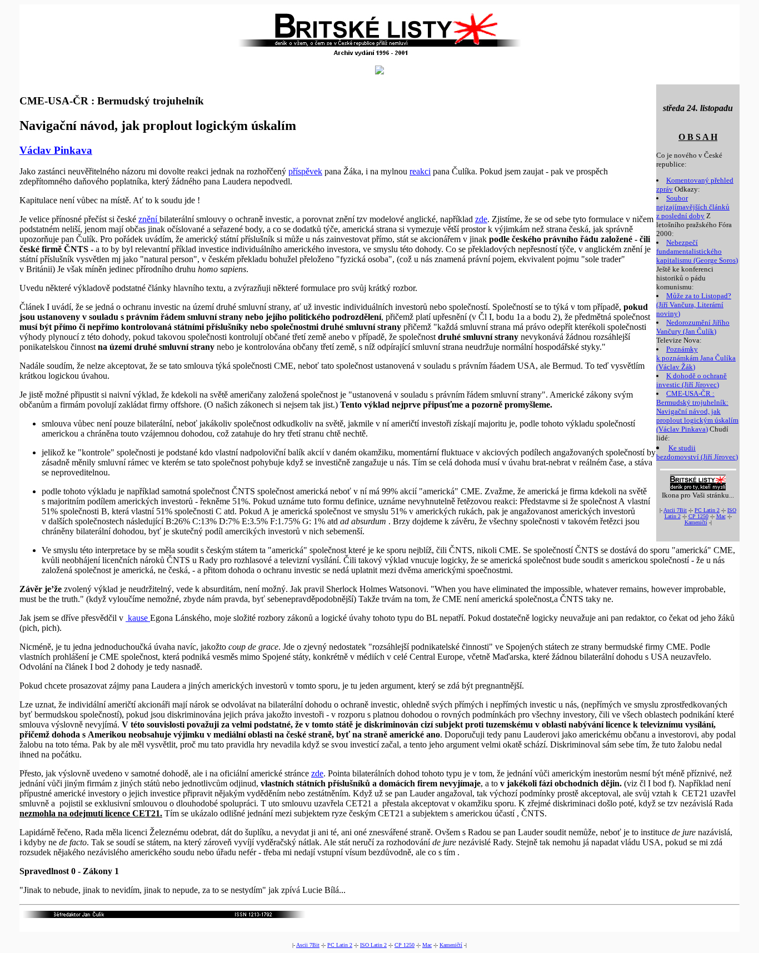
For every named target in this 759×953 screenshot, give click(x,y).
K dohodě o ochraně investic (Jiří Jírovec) (691, 380)
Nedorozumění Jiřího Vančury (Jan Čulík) (693, 326)
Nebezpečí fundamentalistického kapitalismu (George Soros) (697, 251)
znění (148, 219)
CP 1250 (698, 516)
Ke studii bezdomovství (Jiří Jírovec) (697, 452)
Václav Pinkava (55, 150)
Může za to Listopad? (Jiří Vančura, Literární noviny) (693, 305)
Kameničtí (696, 522)
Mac (721, 516)
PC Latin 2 (707, 510)
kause (138, 618)
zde (481, 219)
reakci (420, 171)
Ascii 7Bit (675, 510)
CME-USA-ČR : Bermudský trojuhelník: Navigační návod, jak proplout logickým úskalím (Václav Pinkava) (697, 411)
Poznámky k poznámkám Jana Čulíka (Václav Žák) (696, 358)
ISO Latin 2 (373, 945)
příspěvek (305, 171)
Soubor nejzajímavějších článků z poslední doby (693, 207)
